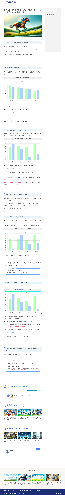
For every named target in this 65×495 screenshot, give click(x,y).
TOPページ (5, 493)
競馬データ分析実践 (11, 490)
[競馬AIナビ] (10, 2)
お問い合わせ (25, 493)
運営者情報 (19, 493)
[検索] (58, 10)
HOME (5, 490)
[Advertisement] (23, 62)
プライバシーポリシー (12, 493)
